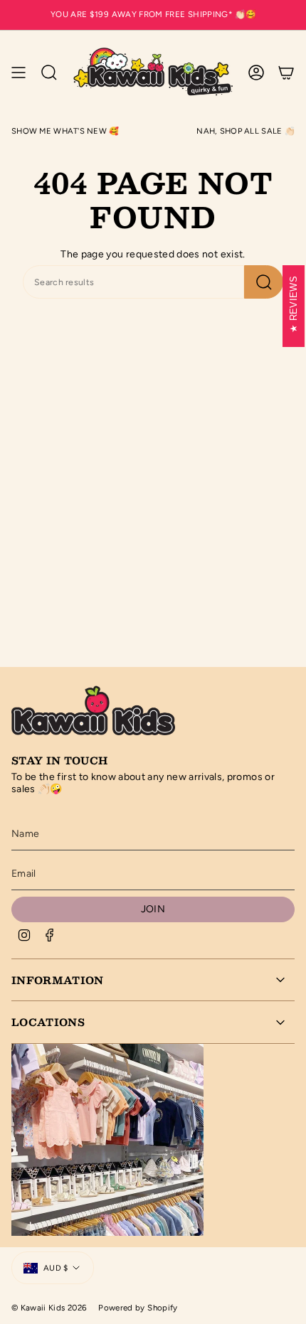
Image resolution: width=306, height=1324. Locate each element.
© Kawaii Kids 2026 (49, 1308)
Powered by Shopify (137, 1308)
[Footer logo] (93, 709)
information (57, 979)
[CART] (286, 72)
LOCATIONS (48, 1021)
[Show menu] (18, 72)
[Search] (263, 282)
